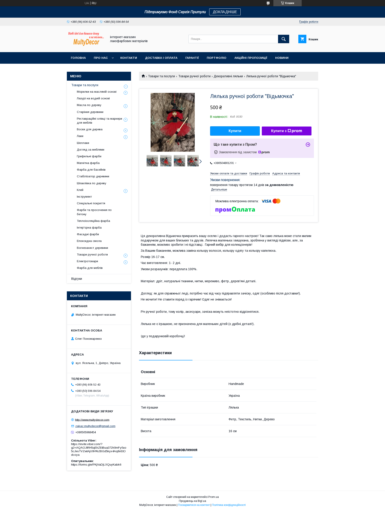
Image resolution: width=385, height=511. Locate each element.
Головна (78, 57)
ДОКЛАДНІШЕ (225, 12)
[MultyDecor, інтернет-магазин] (86, 46)
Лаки (80, 136)
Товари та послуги (161, 76)
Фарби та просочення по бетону (94, 212)
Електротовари (87, 261)
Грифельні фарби (89, 156)
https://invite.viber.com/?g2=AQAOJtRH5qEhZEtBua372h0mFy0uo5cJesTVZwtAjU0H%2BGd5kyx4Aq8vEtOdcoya (98, 449)
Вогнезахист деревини (92, 247)
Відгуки (76, 278)
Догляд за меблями (90, 149)
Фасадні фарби (88, 234)
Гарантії (192, 57)
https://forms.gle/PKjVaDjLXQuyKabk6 (96, 464)
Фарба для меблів (90, 268)
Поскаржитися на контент (194, 505)
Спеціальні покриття (91, 203)
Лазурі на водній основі (93, 98)
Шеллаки (83, 143)
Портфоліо (216, 57)
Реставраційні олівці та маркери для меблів (99, 120)
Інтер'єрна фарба (89, 227)
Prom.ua (213, 497)
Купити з (279, 131)
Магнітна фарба (88, 163)
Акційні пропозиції (250, 57)
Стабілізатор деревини (93, 176)
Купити (235, 131)
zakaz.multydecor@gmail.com (95, 426)
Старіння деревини (90, 112)
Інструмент (84, 196)
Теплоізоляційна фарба (93, 221)
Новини (282, 57)
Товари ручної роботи (194, 76)
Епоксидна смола (89, 241)
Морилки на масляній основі (97, 91)
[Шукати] (283, 39)
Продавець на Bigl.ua (192, 501)
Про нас (101, 57)
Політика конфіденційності (229, 505)
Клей (80, 190)
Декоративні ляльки (228, 76)
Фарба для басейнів (91, 169)
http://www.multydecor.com (92, 419)
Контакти (128, 57)
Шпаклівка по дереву (91, 183)
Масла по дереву (89, 105)
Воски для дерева (89, 129)
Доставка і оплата (161, 57)
